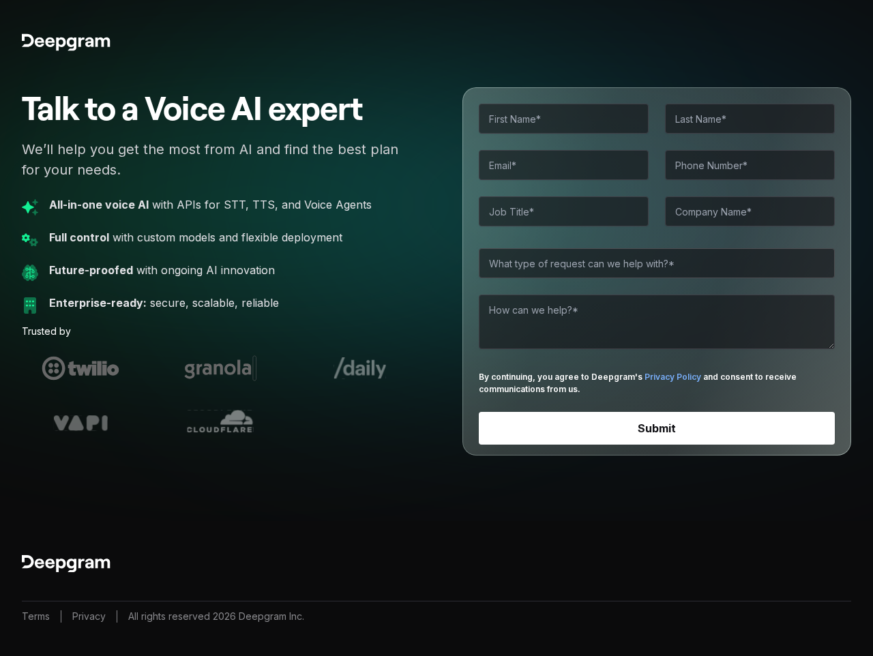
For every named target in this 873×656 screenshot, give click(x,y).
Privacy (89, 616)
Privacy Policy (673, 377)
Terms (36, 616)
